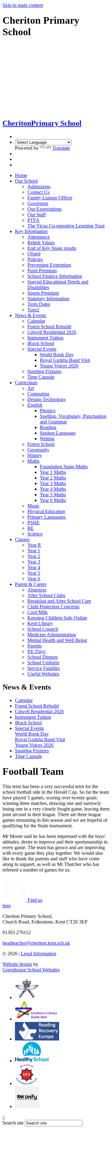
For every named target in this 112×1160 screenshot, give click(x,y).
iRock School (40, 343)
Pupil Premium (42, 270)
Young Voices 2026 (59, 365)
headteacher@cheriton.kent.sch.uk (36, 943)
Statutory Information (48, 298)
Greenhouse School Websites (31, 969)
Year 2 (33, 556)
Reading (48, 427)
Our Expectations (44, 209)
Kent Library (40, 623)
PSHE (33, 522)
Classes (22, 539)
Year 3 (33, 561)
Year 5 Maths (53, 494)
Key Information (31, 231)
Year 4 (33, 567)
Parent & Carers (30, 584)
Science (35, 533)
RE (30, 528)
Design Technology (46, 399)
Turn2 (33, 309)
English (34, 405)
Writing (47, 438)
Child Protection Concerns (53, 606)
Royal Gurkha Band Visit (65, 360)
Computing (38, 393)
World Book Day (57, 354)
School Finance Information (54, 276)
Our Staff (36, 214)
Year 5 (33, 573)
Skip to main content (22, 5)
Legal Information (38, 953)
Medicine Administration (51, 634)
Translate (61, 148)
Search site (13, 1122)
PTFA (33, 220)
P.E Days (36, 651)
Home (21, 175)
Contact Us (38, 192)
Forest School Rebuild (49, 326)
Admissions (38, 186)
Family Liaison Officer (49, 197)
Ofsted (33, 253)
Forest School (40, 444)
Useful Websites (43, 673)
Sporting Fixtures (44, 371)
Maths (33, 461)
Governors (37, 203)
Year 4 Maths (53, 489)
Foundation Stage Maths (64, 466)
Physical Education (46, 511)
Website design (17, 964)
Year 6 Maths (53, 500)
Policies (35, 259)
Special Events (41, 349)
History (34, 455)
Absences (36, 589)
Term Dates (38, 304)
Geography (38, 449)
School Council (42, 629)
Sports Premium (43, 293)
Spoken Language (58, 433)
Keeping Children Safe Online (57, 617)
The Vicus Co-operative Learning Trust (66, 225)
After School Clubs (46, 595)
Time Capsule (40, 377)
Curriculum (26, 382)
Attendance (38, 237)
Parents (34, 645)
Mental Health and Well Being (57, 640)
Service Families (43, 668)
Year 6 (33, 578)
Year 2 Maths (53, 477)
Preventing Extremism (49, 265)
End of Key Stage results (51, 248)
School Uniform (43, 662)
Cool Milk (37, 612)
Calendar (36, 321)
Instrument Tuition (45, 337)
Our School (26, 181)
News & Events (30, 315)
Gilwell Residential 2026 (51, 332)
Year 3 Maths (53, 483)
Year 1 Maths (53, 472)
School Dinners (42, 657)
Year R (34, 545)
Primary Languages (46, 517)
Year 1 (33, 550)
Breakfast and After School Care (59, 601)
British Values (41, 242)
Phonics (47, 410)
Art (30, 388)
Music (33, 505)
